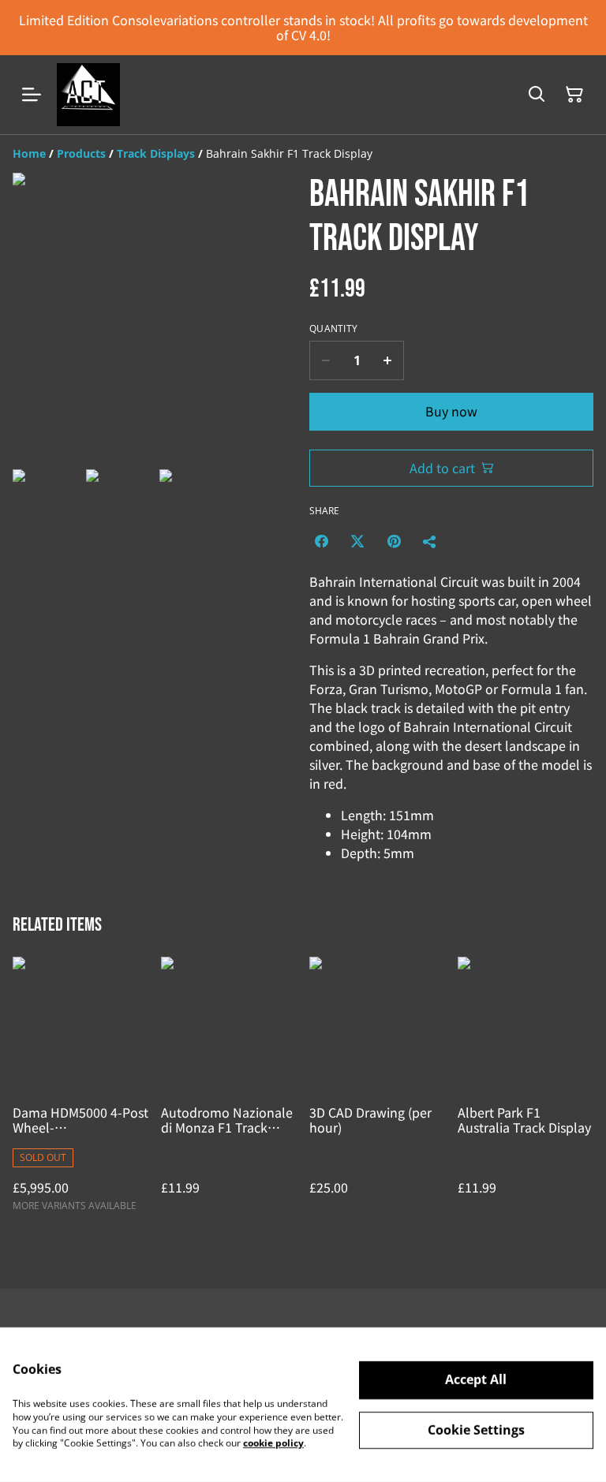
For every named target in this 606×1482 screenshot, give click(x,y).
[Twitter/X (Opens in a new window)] (357, 541)
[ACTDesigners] (88, 94)
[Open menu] (31, 94)
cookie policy (273, 1443)
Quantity (333, 328)
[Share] (430, 541)
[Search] (537, 94)
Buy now (451, 410)
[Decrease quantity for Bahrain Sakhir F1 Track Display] (325, 360)
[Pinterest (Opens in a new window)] (394, 541)
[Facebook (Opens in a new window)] (321, 541)
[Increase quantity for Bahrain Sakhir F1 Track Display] (388, 360)
